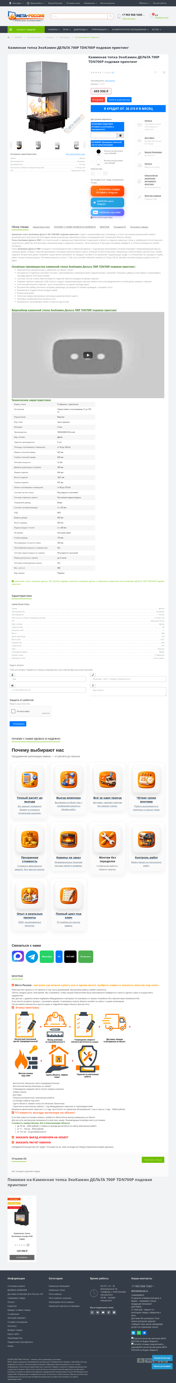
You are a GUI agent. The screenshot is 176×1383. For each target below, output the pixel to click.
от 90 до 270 (159, 618)
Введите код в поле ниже (20, 704)
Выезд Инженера (55, 3)
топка (27, 581)
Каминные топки (34, 37)
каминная (19, 581)
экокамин (35, 581)
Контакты (12, 1326)
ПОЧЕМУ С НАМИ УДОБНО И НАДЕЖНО (75, 226)
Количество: (96, 169)
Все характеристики (75, 154)
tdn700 (56, 581)
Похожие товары (139, 226)
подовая (64, 581)
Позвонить (85, 956)
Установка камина (16, 1286)
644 (162, 642)
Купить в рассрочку (119, 99)
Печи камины (55, 1294)
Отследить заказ (73, 3)
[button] (16, 3)
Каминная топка (157, 621)
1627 (162, 639)
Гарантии (12, 1306)
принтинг (73, 581)
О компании (13, 1314)
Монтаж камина (153, 195)
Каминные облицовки (59, 1286)
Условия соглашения (17, 1322)
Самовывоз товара (16, 1298)
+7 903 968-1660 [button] (141, 1286)
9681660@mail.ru (139, 1291)
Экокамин (110, 80)
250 (162, 636)
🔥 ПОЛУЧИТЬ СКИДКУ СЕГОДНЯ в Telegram (108, 191)
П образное (159, 655)
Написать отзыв (153, 1159)
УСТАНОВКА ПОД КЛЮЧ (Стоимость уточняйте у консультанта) (102, 127)
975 (162, 645)
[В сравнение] (33, 1203)
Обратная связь (129, 18)
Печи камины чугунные (60, 1298)
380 (162, 633)
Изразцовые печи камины (61, 1302)
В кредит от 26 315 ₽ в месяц (128, 108)
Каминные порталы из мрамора (64, 1306)
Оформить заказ (161, 17)
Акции (10, 1346)
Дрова (161, 624)
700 (50, 581)
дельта (44, 581)
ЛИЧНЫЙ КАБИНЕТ (17, 1318)
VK (59, 956)
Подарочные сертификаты (20, 1342)
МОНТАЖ (104, 226)
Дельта (161, 608)
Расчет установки (162, 1366)
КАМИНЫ (52, 29)
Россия (161, 614)
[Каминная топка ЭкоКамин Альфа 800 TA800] (22, 1215)
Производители (15, 1338)
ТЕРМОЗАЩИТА (98, 29)
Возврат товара (15, 1330)
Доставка (149, 137)
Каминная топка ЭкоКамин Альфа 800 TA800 (22, 1236)
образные (103, 581)
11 (163, 630)
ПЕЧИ (65, 29)
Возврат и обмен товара (19, 1310)
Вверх (161, 652)
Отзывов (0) (120, 226)
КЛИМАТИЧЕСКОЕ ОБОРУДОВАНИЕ (129, 29)
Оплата (148, 120)
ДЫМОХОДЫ (80, 29)
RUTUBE (70, 956)
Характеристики (41, 226)
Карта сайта (13, 1334)
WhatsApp (47, 956)
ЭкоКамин (50, 37)
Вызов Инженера (162, 1358)
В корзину (98, 99)
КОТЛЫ (155, 29)
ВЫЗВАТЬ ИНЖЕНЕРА (17, 1290)
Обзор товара (20, 226)
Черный (161, 649)
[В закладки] (33, 1199)
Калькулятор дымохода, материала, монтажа (151, 179)
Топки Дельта (64, 37)
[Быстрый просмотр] (32, 1207)
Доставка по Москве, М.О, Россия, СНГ (25, 1294)
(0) (113, 72)
